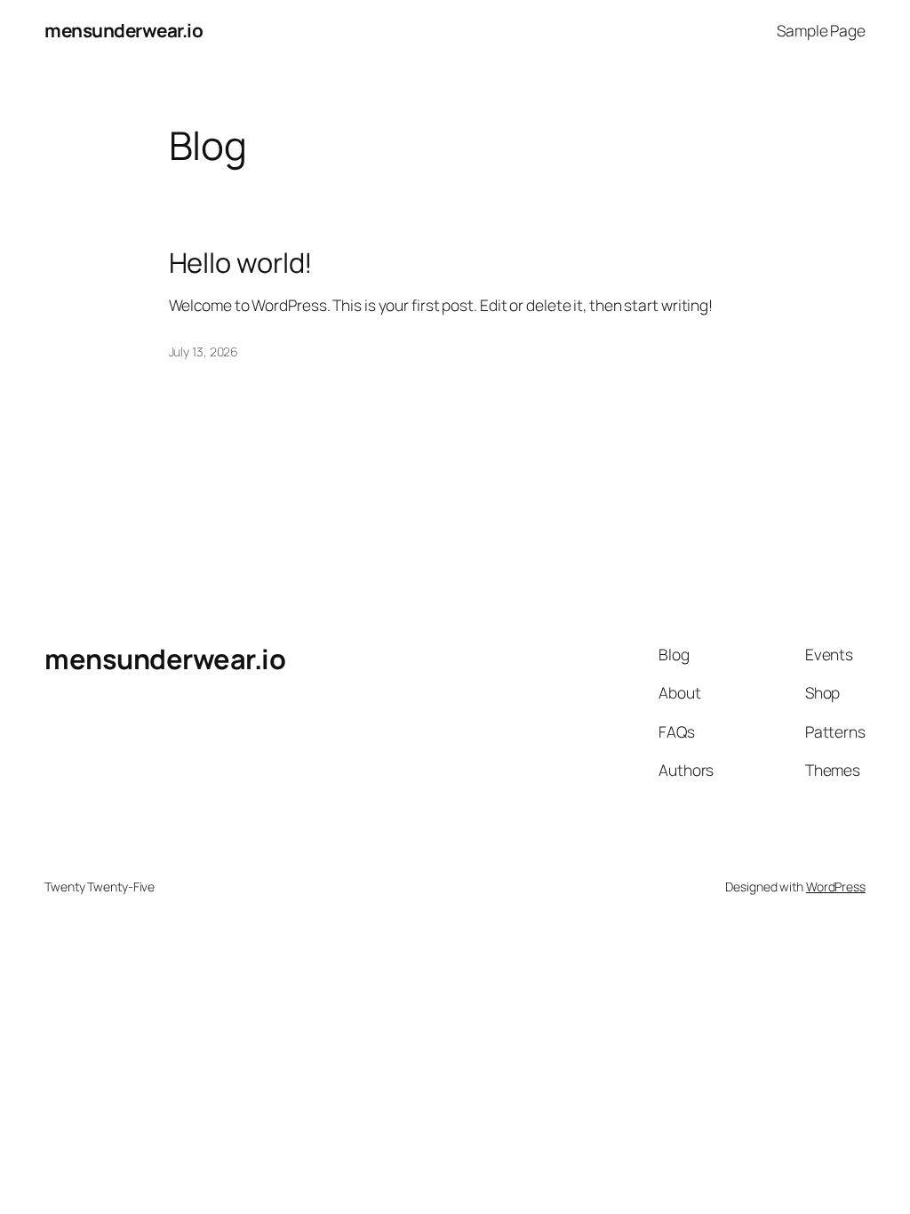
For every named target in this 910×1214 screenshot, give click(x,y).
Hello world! (241, 262)
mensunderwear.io (123, 30)
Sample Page (821, 30)
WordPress (836, 886)
